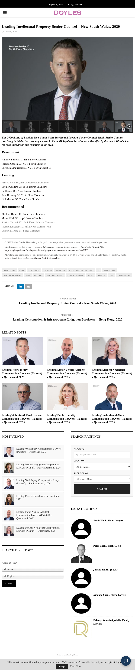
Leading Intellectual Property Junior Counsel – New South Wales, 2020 (67, 303)
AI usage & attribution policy (46, 257)
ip (99, 270)
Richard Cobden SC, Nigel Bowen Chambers (24, 163)
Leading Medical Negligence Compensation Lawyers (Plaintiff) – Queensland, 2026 (112, 373)
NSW (28, 275)
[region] (67, 85)
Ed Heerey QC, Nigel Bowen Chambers (21, 191)
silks (90, 275)
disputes (60, 270)
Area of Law (81, 473)
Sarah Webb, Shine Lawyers (108, 520)
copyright (33, 270)
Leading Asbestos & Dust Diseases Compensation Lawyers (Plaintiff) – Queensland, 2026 (22, 419)
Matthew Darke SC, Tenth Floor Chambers (23, 214)
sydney (101, 275)
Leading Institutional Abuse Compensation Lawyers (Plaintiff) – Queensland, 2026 (112, 419)
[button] (11, 126)
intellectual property (81, 270)
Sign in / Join (76, 4)
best (21, 270)
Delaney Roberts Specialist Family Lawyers (111, 621)
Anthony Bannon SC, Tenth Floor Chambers (24, 159)
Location (79, 461)
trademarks (123, 275)
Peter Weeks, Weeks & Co (107, 545)
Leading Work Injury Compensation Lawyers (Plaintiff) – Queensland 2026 (22, 373)
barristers (9, 270)
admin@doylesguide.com (71, 655)
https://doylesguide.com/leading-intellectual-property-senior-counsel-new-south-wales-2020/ (46, 250)
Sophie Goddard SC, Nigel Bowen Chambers (24, 186)
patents (38, 275)
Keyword (79, 449)
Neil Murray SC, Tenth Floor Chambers (21, 199)
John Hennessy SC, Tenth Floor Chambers (23, 195)
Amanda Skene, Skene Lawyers (109, 595)
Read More (75, 666)
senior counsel (75, 275)
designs (48, 270)
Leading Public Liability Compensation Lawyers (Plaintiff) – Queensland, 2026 (67, 419)
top (111, 275)
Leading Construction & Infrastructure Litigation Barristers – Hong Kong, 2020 (67, 319)
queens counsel (55, 275)
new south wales (12, 275)
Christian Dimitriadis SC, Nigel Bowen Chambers (26, 167)
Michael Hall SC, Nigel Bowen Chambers (22, 218)
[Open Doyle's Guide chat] (126, 661)
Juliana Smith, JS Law (105, 569)
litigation (109, 270)
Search (102, 489)
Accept (61, 666)
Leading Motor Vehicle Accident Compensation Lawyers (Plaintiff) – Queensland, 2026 (67, 373)
